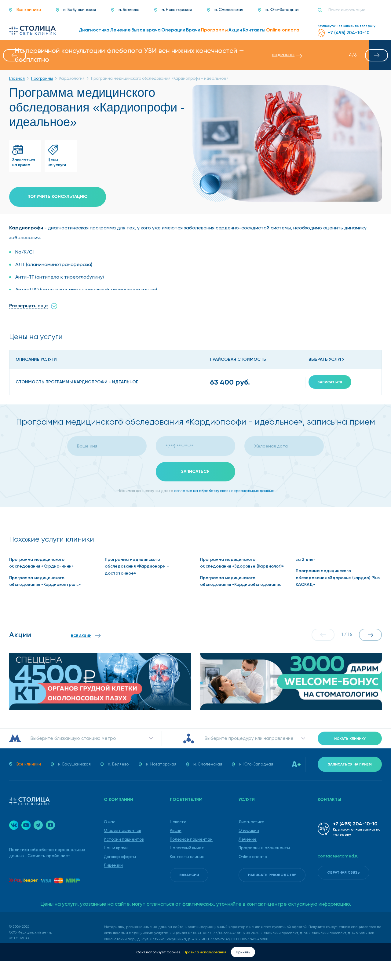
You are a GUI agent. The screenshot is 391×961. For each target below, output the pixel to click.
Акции (175, 830)
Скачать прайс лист (48, 855)
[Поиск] (322, 10)
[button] (14, 55)
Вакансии (189, 875)
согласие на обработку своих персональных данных (224, 490)
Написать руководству (272, 875)
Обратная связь (343, 872)
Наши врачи (116, 848)
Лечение (248, 839)
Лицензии (113, 865)
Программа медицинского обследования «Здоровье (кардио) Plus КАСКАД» (338, 577)
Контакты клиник (187, 856)
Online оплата (253, 856)
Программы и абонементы (264, 848)
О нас (109, 822)
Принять (243, 952)
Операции (249, 830)
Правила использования (205, 952)
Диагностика (252, 822)
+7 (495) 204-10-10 (355, 824)
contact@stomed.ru (338, 855)
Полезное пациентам (191, 839)
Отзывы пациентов (122, 830)
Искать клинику (350, 738)
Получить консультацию (57, 196)
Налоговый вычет (187, 848)
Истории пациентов (124, 839)
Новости (178, 822)
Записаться (330, 382)
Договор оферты (120, 856)
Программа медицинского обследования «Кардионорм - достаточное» (137, 566)
